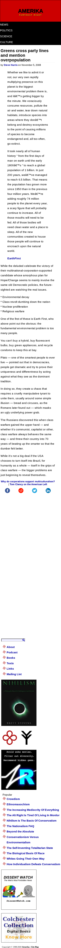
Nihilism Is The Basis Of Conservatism (31, 820)
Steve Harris (11, 65)
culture (6, 42)
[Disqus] (28, 529)
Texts (10, 663)
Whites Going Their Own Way (26, 858)
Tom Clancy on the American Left (28, 484)
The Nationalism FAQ (20, 826)
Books (11, 657)
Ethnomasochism (18, 804)
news (4, 24)
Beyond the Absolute (20, 831)
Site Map (35, 947)
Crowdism (13, 798)
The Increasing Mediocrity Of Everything (33, 809)
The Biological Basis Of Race (26, 853)
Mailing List (14, 674)
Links (10, 668)
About (11, 647)
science (6, 36)
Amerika (25, 947)
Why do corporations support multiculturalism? (28, 481)
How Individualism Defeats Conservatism (33, 864)
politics (6, 30)
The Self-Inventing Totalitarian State (30, 847)
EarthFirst (14, 258)
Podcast (12, 652)
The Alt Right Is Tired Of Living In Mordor (33, 815)
